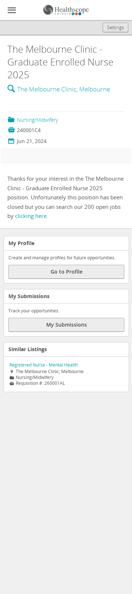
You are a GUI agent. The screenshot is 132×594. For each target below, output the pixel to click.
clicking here (31, 215)
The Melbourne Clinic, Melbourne (63, 89)
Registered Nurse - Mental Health (44, 365)
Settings (115, 27)
